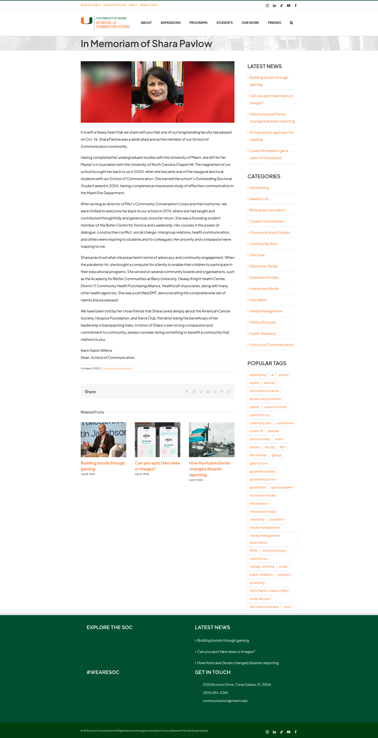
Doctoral (257, 254)
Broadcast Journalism (267, 210)
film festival (258, 455)
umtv (287, 607)
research (284, 574)
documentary (260, 439)
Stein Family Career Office (269, 591)
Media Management (266, 311)
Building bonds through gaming (223, 640)
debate (273, 431)
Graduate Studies (264, 277)
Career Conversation (267, 221)
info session (259, 503)
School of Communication (117, 368)
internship (257, 519)
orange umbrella (262, 566)
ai (272, 375)
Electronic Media (264, 266)
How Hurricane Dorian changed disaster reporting (210, 468)
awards (269, 383)
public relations (261, 574)
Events (255, 447)
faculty (270, 447)
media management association (265, 538)
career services (275, 407)
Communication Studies (270, 232)
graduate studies (262, 471)
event (279, 439)
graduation (258, 487)
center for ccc (260, 415)
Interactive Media (264, 288)
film (282, 447)
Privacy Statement (171, 730)
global (276, 455)
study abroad (260, 599)
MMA (253, 550)
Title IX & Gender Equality (195, 730)
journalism (277, 519)
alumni (284, 375)
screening (257, 582)
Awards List (259, 198)
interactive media (263, 511)
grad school (259, 463)
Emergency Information (148, 730)
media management (265, 527)
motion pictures (274, 550)
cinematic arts (260, 423)
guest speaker (282, 487)
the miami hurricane (264, 607)
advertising (258, 375)
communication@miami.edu (225, 700)
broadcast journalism (265, 399)
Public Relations (263, 333)
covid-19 (256, 431)
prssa (283, 566)
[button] (291, 22)
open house (259, 558)
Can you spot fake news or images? (226, 651)
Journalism (258, 299)
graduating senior (263, 479)
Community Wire (264, 243)
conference (285, 423)
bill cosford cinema (264, 391)
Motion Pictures (263, 322)
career (254, 407)
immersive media (262, 495)
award (254, 383)
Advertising (259, 187)
